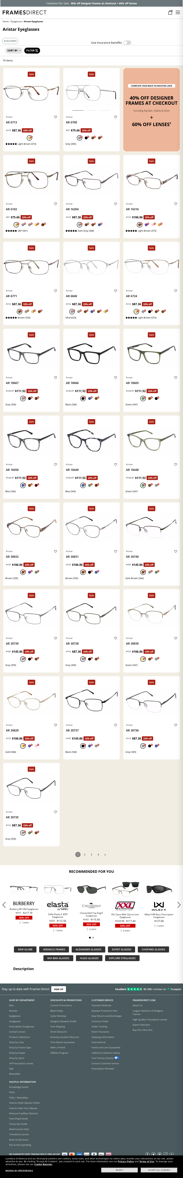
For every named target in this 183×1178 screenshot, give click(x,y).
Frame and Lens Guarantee (106, 1047)
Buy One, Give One (142, 1029)
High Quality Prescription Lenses (150, 1019)
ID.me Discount (58, 1031)
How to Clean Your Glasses (23, 1108)
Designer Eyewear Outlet (63, 1021)
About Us (137, 1005)
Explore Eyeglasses (122, 958)
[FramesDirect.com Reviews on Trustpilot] (144, 989)
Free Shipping (57, 1026)
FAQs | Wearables (18, 1097)
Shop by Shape (17, 1052)
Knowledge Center (19, 1087)
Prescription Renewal (103, 1068)
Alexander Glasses (88, 949)
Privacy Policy (126, 1161)
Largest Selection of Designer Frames (148, 1012)
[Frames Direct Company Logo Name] (24, 12)
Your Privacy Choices (102, 1058)
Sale (11, 1068)
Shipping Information (103, 1037)
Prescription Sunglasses (21, 1026)
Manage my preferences (19, 1171)
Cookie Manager (43, 1164)
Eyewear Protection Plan (104, 1010)
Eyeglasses (16, 21)
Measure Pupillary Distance (23, 1113)
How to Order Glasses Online (24, 1102)
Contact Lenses (17, 1031)
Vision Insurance (100, 1031)
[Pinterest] (159, 1154)
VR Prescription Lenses (21, 1063)
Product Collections (19, 1037)
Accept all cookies (159, 1170)
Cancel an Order (100, 1021)
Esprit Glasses (121, 949)
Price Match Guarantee (62, 1042)
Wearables (14, 1073)
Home (6, 21)
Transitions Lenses (19, 1134)
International (98, 1042)
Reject (119, 1170)
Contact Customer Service (105, 1063)
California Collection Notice (106, 1052)
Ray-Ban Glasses (58, 958)
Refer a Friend (57, 1047)
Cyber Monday (58, 1016)
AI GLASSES (10, 41)
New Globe (25, 949)
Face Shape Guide (18, 1118)
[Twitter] (153, 1154)
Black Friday (56, 1010)
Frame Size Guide (18, 1124)
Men (11, 1005)
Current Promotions (61, 1005)
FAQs (12, 1092)
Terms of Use (146, 1161)
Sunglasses (15, 1021)
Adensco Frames (54, 949)
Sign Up (58, 989)
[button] (179, 904)
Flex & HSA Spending (20, 1144)
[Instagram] (166, 1154)
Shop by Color (16, 1042)
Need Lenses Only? (19, 1129)
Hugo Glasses (89, 958)
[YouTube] (172, 1154)
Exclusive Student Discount (64, 1037)
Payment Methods (101, 1005)
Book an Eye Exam (19, 1139)
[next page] (105, 854)
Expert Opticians (141, 1024)
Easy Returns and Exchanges (107, 1016)
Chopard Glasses (153, 949)
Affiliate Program (59, 1052)
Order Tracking (99, 1026)
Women (13, 1010)
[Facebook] (147, 1154)
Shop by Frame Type (20, 1047)
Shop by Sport (16, 1058)
